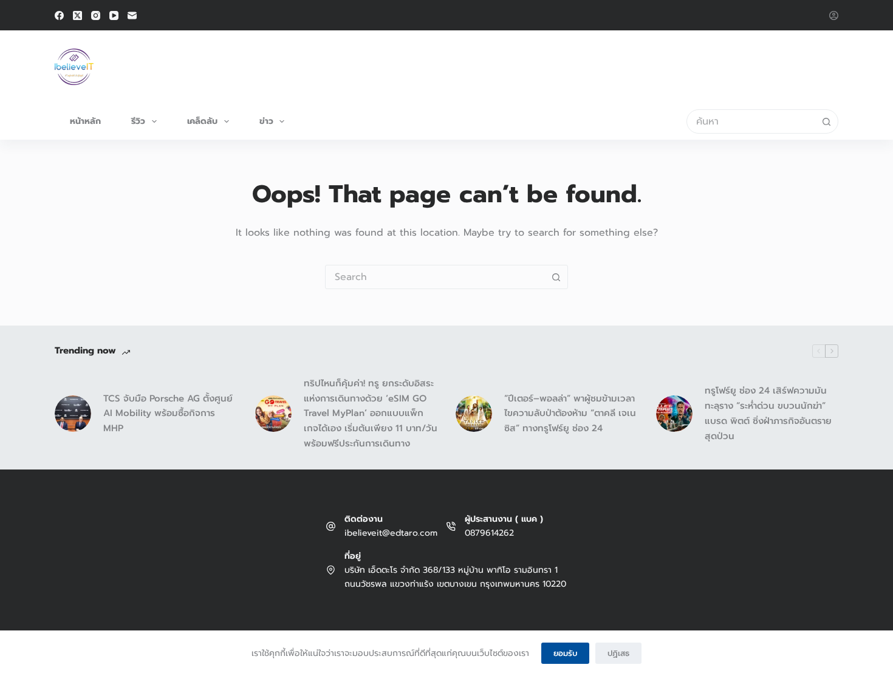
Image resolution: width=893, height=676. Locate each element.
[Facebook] (59, 15)
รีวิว (138, 121)
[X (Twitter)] (77, 15)
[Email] (132, 15)
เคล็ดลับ (202, 121)
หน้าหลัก (85, 121)
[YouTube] (113, 15)
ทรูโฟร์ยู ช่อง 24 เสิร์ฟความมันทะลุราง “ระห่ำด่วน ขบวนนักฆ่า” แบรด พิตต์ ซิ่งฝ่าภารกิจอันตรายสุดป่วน (768, 413)
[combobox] (751, 121)
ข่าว (266, 121)
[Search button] (826, 121)
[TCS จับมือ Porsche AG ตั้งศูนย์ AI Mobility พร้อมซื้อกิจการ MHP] (73, 413)
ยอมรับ (565, 653)
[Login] (833, 15)
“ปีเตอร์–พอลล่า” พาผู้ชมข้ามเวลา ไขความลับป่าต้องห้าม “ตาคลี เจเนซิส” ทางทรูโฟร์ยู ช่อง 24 (570, 413)
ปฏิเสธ (618, 653)
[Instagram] (95, 15)
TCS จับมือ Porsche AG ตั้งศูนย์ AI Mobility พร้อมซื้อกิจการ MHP (168, 413)
